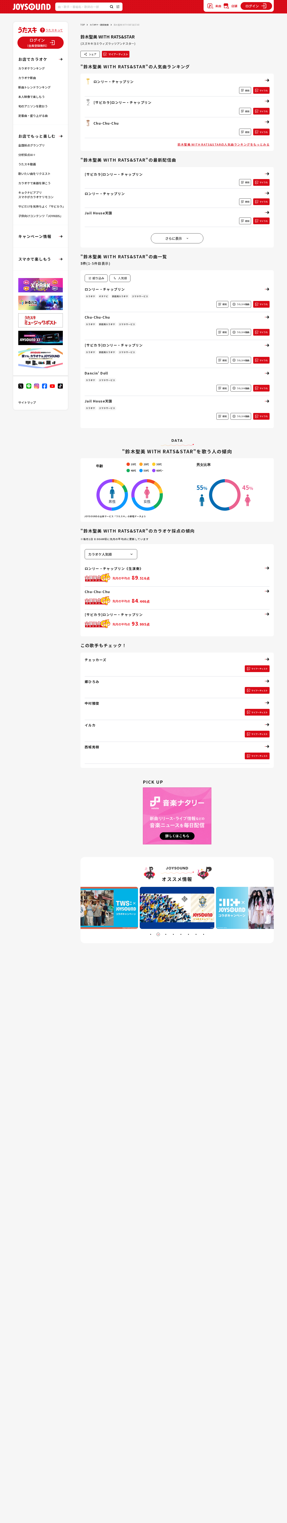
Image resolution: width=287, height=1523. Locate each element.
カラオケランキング (31, 68)
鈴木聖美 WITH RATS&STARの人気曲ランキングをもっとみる (224, 144)
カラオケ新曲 (27, 78)
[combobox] (119, 278)
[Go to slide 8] (203, 934)
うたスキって (54, 30)
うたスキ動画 (27, 164)
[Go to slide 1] (150, 934)
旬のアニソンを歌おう (33, 106)
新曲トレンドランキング (34, 87)
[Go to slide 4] (173, 934)
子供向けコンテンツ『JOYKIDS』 (40, 216)
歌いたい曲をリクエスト (34, 173)
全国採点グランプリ (31, 145)
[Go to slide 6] (188, 934)
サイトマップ (27, 402)
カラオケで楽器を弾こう (34, 183)
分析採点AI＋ (27, 155)
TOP (82, 24)
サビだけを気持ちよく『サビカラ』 (41, 206)
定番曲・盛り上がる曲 (33, 115)
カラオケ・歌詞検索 (99, 24)
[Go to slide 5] (180, 934)
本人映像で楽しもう (31, 97)
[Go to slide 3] (165, 934)
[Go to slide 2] (158, 934)
